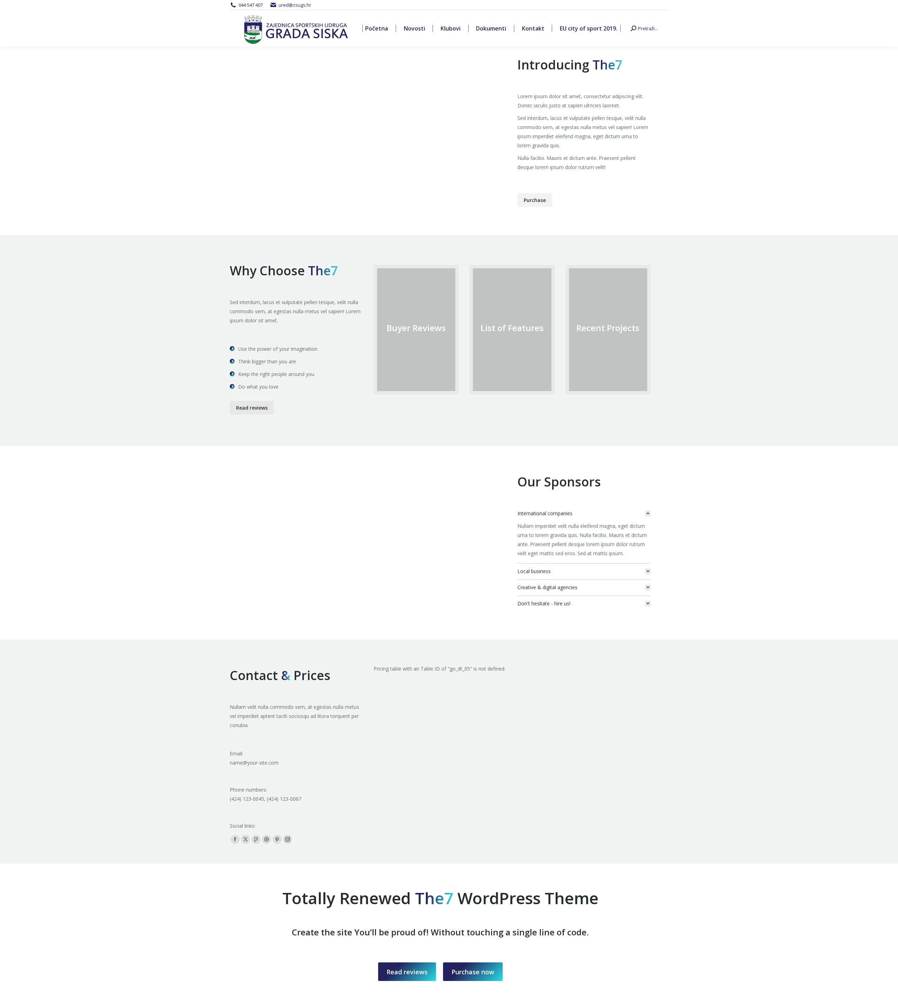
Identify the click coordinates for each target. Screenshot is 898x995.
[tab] (584, 513)
